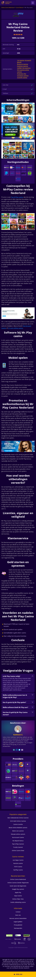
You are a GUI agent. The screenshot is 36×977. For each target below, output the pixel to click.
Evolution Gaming (22, 66)
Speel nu (19, 974)
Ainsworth (28, 60)
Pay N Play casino (17, 197)
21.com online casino (15, 328)
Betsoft (19, 62)
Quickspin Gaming (22, 76)
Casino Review (19, 7)
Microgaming (26, 68)
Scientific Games (22, 77)
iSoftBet (19, 68)
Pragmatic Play (21, 74)
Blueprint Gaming (22, 64)
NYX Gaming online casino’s (23, 71)
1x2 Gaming (20, 60)
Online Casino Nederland (7, 7)
